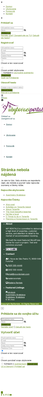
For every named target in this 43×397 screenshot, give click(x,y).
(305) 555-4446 (15, 265)
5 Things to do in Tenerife (17, 216)
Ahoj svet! (10, 204)
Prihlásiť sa (6, 33)
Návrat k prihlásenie (10, 92)
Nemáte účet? (7, 327)
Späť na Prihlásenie (10, 78)
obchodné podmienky (24, 72)
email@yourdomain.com (18, 274)
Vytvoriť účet (32, 364)
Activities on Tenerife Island (18, 207)
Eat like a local (12, 214)
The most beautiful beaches (18, 212)
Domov (9, 6)
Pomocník (10, 11)
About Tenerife (12, 209)
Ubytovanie (11, 9)
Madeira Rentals (15, 283)
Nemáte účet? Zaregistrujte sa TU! (16, 35)
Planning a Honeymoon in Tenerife (22, 219)
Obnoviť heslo (7, 90)
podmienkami (20, 364)
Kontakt (9, 13)
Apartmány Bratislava (15, 195)
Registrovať (6, 75)
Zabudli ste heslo (23, 327)
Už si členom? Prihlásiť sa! (13, 366)
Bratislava (10, 297)
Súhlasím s (18, 72)
